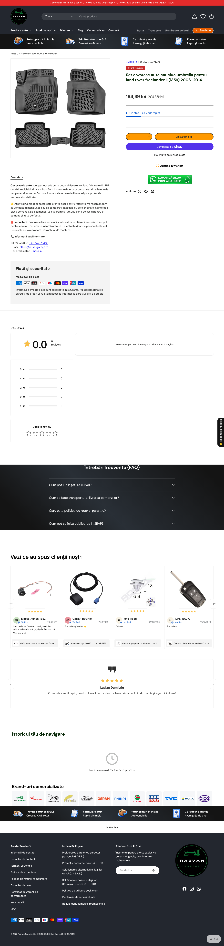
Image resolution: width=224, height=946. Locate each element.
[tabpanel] (60, 218)
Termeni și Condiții (21, 865)
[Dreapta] (213, 684)
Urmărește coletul (177, 30)
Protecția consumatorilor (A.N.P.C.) (82, 863)
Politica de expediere (23, 872)
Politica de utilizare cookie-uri (80, 890)
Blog (80, 30)
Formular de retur (21, 885)
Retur (140, 30)
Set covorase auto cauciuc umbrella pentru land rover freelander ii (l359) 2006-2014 (39, 53)
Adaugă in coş (184, 136)
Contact (113, 30)
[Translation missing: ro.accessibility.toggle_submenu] (30, 30)
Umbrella (36, 251)
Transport (154, 30)
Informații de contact (22, 852)
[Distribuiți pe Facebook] (146, 191)
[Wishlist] (203, 16)
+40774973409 (88, 2)
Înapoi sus (112, 826)
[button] (211, 16)
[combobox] (108, 16)
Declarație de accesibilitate (78, 897)
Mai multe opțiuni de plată (169, 155)
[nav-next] (213, 604)
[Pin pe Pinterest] (152, 191)
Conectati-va (95, 30)
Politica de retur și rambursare (28, 878)
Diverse (65, 30)
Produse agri (44, 30)
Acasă (13, 53)
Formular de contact (22, 859)
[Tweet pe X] (139, 191)
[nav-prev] (11, 604)
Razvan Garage (25, 934)
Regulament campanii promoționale (83, 903)
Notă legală (17, 902)
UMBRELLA (131, 62)
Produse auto (19, 30)
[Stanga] (11, 684)
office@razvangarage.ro (34, 247)
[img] (35, 611)
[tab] (16, 177)
